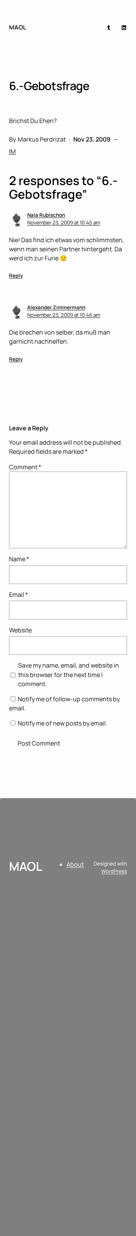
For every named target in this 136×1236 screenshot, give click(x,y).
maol (17, 27)
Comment (25, 467)
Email (18, 594)
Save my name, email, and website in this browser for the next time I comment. (68, 674)
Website (20, 630)
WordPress (114, 871)
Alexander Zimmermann (56, 307)
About (75, 864)
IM (12, 151)
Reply (16, 275)
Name (19, 559)
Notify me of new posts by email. (62, 723)
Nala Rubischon (46, 215)
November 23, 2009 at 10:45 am (63, 222)
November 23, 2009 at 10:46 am (63, 314)
